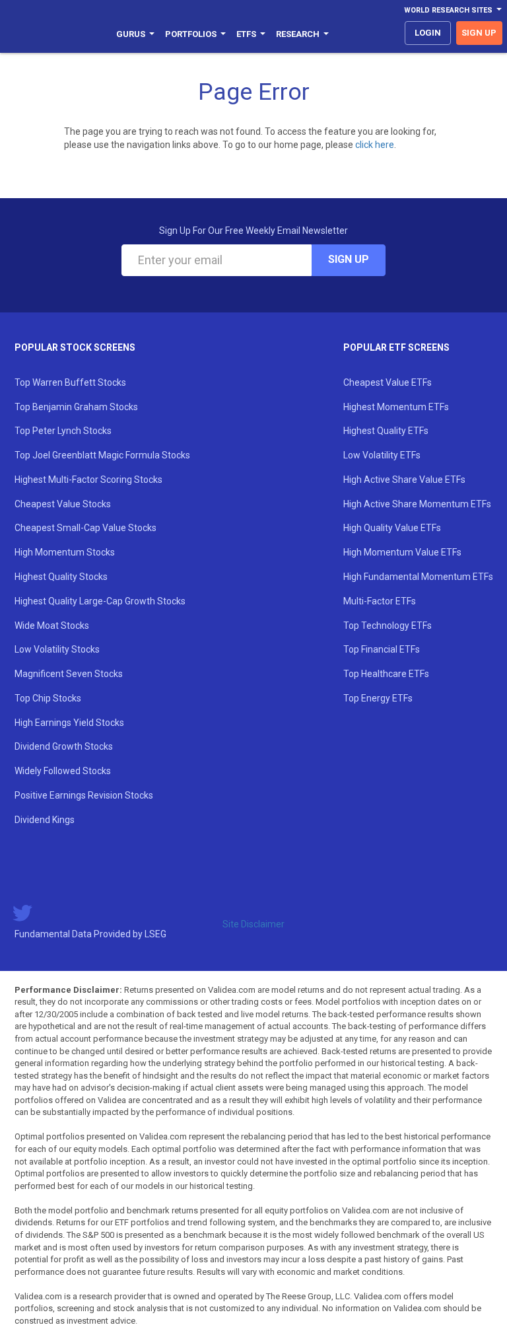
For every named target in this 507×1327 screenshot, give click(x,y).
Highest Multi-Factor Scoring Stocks (88, 479)
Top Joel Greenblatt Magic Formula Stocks (102, 455)
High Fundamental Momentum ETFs (418, 576)
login (428, 33)
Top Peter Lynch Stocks (63, 430)
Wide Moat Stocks (52, 625)
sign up (478, 33)
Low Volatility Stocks (57, 649)
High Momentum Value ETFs (402, 552)
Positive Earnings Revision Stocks (84, 795)
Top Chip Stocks (48, 698)
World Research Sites (448, 10)
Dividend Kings (45, 819)
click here (374, 144)
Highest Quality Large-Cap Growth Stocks (100, 601)
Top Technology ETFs (387, 625)
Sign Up (348, 259)
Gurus (130, 34)
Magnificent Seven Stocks (69, 673)
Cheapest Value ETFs (387, 382)
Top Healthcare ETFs (386, 673)
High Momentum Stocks (65, 552)
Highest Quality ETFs (385, 430)
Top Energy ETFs (378, 698)
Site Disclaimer (253, 924)
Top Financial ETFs (381, 649)
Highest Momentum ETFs (396, 407)
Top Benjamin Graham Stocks (76, 407)
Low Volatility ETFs (382, 455)
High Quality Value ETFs (392, 527)
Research (298, 34)
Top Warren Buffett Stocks (70, 382)
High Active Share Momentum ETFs (417, 504)
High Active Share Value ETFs (404, 479)
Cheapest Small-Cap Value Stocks (85, 527)
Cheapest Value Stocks (63, 504)
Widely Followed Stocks (63, 771)
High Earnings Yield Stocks (69, 722)
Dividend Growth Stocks (64, 746)
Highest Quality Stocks (61, 576)
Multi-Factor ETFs (379, 601)
